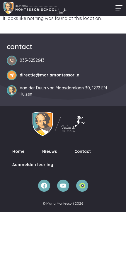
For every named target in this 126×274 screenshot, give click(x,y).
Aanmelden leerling (32, 164)
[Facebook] (44, 186)
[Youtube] (63, 186)
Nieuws (49, 151)
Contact (82, 151)
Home (18, 151)
